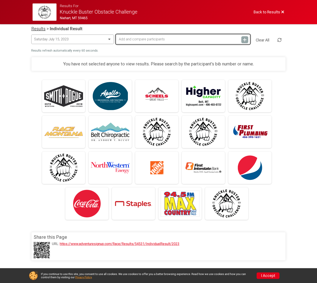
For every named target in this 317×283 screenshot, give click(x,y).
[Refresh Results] (279, 40)
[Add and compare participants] (244, 39)
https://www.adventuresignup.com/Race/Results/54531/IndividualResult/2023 (119, 244)
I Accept (268, 276)
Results (38, 28)
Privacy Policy (83, 277)
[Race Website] (46, 12)
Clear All (262, 40)
